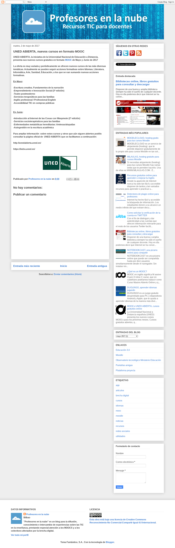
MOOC (68, 60)
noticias (119, 421)
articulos (120, 390)
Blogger (110, 542)
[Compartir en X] (73, 179)
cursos (119, 400)
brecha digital (122, 395)
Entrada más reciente (26, 266)
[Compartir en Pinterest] (78, 179)
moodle (119, 416)
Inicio (63, 266)
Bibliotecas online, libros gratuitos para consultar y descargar (137, 83)
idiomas (119, 405)
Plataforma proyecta (125, 370)
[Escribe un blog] (70, 179)
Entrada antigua (97, 266)
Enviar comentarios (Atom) (67, 274)
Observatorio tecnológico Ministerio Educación (138, 360)
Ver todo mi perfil (19, 535)
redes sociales (123, 431)
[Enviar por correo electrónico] (67, 179)
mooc (118, 411)
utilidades (120, 436)
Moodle (119, 355)
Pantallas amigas (124, 365)
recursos (120, 426)
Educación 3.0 (123, 350)
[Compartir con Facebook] (75, 179)
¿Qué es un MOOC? (137, 271)
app (117, 385)
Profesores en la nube (37, 514)
